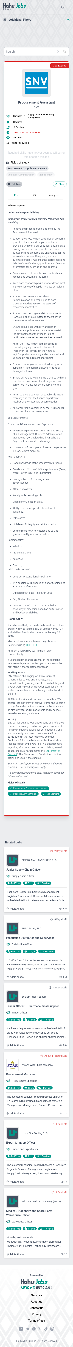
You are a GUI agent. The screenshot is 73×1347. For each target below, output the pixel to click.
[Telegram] (27, 1328)
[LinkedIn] (21, 1329)
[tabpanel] (37, 500)
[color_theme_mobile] (62, 7)
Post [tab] (16, 195)
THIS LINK (31, 645)
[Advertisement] (36, 33)
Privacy (36, 1314)
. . (69, 7)
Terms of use (36, 1320)
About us (36, 1301)
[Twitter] (39, 1328)
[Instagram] (52, 1329)
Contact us (36, 1308)
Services (36, 1295)
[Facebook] (34, 1329)
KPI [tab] (35, 195)
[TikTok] (45, 1329)
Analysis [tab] (54, 195)
